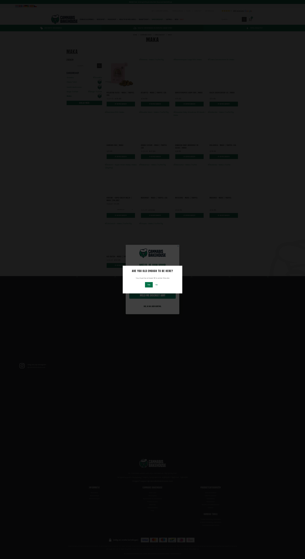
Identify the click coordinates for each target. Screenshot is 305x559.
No (157, 285)
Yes (148, 285)
